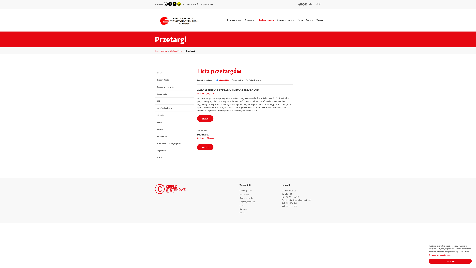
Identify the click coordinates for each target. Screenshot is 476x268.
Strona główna (234, 19)
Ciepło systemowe (286, 19)
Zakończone (255, 80)
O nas (159, 72)
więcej (205, 118)
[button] (302, 4)
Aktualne (239, 80)
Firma (300, 19)
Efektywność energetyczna (169, 143)
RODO (159, 157)
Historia (160, 115)
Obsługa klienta (266, 19)
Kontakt (309, 19)
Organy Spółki (163, 80)
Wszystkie (224, 80)
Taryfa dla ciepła (164, 108)
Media (159, 122)
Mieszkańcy (249, 19)
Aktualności (162, 94)
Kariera (160, 129)
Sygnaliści (161, 150)
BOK (159, 101)
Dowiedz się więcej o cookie (440, 255)
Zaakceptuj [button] (450, 261)
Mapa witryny (207, 4)
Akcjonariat (162, 136)
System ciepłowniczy (166, 87)
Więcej (319, 19)
